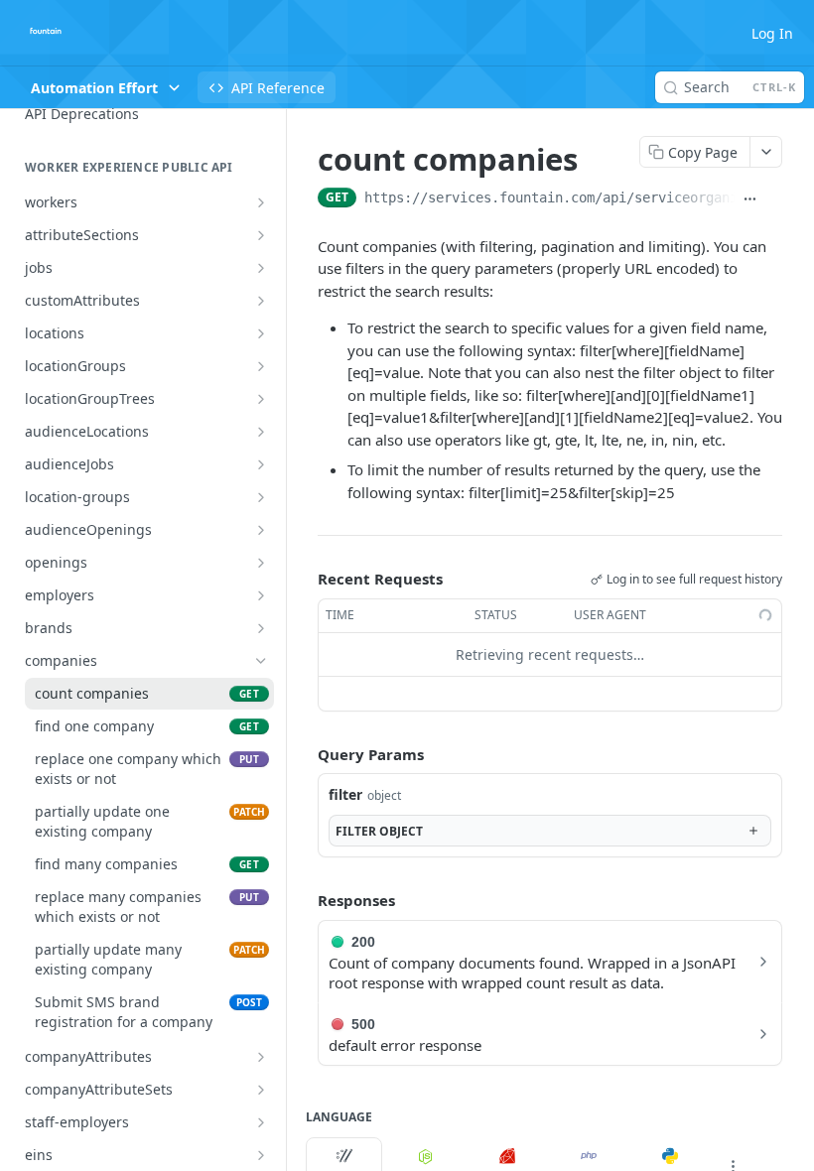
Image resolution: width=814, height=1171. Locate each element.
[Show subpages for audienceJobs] (261, 464)
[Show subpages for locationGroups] (261, 366)
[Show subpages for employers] (261, 595)
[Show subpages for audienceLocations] (261, 432)
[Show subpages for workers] (261, 202)
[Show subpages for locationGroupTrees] (261, 399)
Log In (772, 33)
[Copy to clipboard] (774, 199)
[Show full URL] (750, 199)
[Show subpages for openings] (261, 563)
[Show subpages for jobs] (261, 268)
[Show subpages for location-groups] (261, 497)
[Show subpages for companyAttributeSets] (261, 1090)
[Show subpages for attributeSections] (261, 235)
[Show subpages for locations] (261, 333)
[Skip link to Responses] (304, 900)
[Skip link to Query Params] (304, 754)
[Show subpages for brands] (261, 628)
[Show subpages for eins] (261, 1155)
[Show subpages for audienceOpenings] (261, 530)
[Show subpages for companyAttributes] (261, 1057)
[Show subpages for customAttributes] (261, 301)
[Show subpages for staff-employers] (261, 1122)
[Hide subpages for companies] (261, 661)
